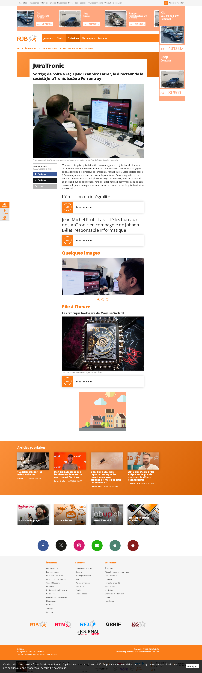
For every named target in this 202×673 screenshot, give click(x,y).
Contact (108, 597)
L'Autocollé (51, 605)
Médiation (109, 590)
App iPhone (115, 545)
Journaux (48, 38)
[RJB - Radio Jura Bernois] (37, 624)
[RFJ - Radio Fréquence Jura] (88, 624)
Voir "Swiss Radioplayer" (119, 514)
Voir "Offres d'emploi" (46, 514)
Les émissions (50, 48)
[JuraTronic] (88, 121)
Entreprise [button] (34, 3)
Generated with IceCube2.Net (147, 652)
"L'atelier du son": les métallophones (29, 473)
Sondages (50, 608)
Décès (70, 3)
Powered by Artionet (125, 652)
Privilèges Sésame (95, 3)
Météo (78, 579)
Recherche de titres (54, 576)
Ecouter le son (84, 207)
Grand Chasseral (53, 583)
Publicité (108, 579)
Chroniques (88, 38)
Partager (41, 174)
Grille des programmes (56, 579)
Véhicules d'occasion (113, 3)
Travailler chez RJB (112, 583)
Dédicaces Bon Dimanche (57, 590)
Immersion (51, 586)
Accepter (192, 666)
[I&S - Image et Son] (138, 624)
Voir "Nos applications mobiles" (82, 514)
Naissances (62, 3)
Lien (40, 186)
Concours (50, 612)
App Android (133, 545)
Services (102, 38)
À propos (109, 568)
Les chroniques (52, 572)
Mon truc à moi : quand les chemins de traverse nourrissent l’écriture (68, 474)
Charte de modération (114, 594)
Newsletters (97, 545)
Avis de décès (81, 594)
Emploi (53, 3)
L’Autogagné (51, 601)
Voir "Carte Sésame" (156, 514)
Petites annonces (83, 583)
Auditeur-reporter (176, 3)
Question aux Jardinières (56, 597)
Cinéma (79, 572)
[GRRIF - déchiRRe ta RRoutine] (113, 624)
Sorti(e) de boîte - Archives (78, 48)
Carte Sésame (80, 3)
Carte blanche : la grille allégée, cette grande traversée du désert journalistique (141, 475)
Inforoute (44, 3)
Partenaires (110, 586)
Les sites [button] (23, 3)
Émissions (73, 38)
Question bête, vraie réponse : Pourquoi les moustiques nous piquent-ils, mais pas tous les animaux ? (106, 477)
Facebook (43, 545)
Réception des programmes (117, 572)
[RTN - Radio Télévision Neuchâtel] (62, 624)
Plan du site (51, 654)
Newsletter (109, 601)
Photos (60, 38)
